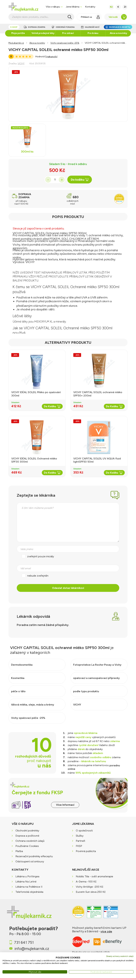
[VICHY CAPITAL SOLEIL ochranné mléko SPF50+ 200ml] (99, 371)
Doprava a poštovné (27, 835)
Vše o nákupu (53, 6)
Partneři (80, 840)
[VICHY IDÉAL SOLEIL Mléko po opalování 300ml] (37, 371)
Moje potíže (18, 33)
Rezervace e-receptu (119, 27)
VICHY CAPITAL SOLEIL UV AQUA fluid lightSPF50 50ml (97, 460)
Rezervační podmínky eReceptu (34, 856)
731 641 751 (24, 942)
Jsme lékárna (72, 6)
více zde (106, 931)
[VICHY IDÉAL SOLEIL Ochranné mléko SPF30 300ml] (37, 437)
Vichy (21, 63)
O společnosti (84, 830)
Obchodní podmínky (27, 830)
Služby (79, 835)
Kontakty (90, 6)
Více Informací (65, 804)
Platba (19, 851)
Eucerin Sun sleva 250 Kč (91, 892)
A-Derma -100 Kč (86, 881)
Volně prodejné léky (43, 33)
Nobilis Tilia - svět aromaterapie (94, 876)
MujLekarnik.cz (16, 43)
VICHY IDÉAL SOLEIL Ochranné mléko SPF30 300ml (34, 460)
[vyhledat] (70, 17)
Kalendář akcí (92, 27)
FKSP (79, 846)
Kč (111, 6)
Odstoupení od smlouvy (29, 861)
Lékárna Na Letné (25, 881)
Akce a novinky (118, 33)
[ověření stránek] (94, 914)
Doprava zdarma (36, 27)
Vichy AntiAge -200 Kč (89, 886)
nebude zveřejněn (37, 576)
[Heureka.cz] (78, 914)
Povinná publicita (86, 851)
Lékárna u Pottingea (27, 876)
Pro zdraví (68, 33)
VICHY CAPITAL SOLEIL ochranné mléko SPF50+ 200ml (97, 394)
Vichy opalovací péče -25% (64, 43)
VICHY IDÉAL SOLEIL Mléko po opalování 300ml (36, 394)
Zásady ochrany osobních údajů (120, 956)
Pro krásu (93, 33)
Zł (125, 6)
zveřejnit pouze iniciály (40, 556)
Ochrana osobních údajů (29, 840)
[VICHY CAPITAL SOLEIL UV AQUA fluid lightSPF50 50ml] (99, 437)
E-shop (13, 27)
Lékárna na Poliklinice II (28, 886)
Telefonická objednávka (29, 892)
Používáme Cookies (27, 846)
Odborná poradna (65, 27)
